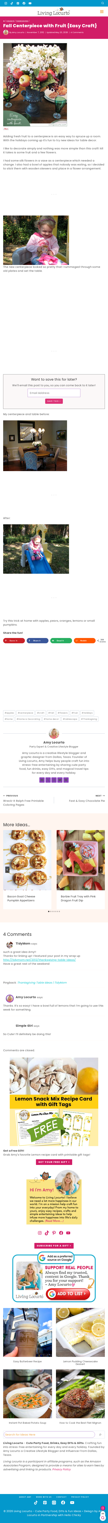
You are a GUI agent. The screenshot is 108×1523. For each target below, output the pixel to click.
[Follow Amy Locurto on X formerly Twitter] (48, 780)
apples (9, 712)
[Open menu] (102, 11)
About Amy (25, 1497)
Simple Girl (24, 1026)
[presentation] (27, 860)
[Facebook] (24, 3)
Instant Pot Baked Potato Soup (27, 1423)
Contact (61, 1497)
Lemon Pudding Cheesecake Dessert (80, 1362)
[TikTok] (11, 3)
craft (40, 712)
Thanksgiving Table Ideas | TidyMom (42, 982)
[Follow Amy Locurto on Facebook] (42, 780)
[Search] (100, 1434)
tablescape (70, 719)
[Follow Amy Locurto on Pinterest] (66, 780)
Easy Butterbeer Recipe (27, 1361)
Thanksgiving (89, 719)
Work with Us (44, 1497)
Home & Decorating (28, 719)
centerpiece (25, 712)
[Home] (4, 21)
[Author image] (5, 32)
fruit (75, 712)
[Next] (101, 870)
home (9, 719)
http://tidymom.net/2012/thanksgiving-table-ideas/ (39, 960)
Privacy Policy (61, 1469)
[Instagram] (5, 3)
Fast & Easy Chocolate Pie (87, 798)
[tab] (48, 911)
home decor (51, 719)
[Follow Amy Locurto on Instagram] (54, 780)
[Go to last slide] (7, 870)
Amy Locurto (18, 32)
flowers (63, 712)
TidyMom (23, 943)
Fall (51, 712)
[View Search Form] (102, 3)
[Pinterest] (18, 3)
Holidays (87, 712)
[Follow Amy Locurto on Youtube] (60, 780)
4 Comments (77, 32)
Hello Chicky (72, 1515)
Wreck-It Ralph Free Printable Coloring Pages (23, 800)
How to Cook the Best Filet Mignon (80, 1423)
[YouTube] (30, 3)
